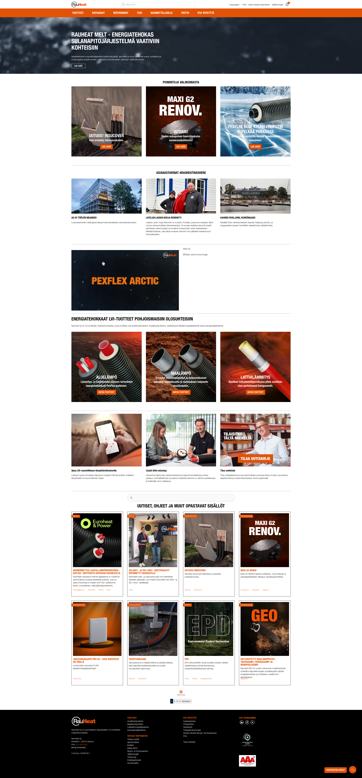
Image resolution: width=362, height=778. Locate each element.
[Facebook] (247, 722)
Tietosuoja (131, 757)
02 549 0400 (81, 744)
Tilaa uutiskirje (189, 742)
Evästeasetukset (134, 760)
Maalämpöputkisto (135, 724)
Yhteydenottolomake (192, 730)
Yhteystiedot (188, 724)
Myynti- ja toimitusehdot (137, 751)
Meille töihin (132, 748)
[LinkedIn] (241, 722)
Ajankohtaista (133, 742)
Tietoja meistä (133, 739)
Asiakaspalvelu (189, 721)
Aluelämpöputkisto (135, 721)
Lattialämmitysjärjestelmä (138, 727)
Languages (234, 4)
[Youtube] (252, 722)
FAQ (185, 736)
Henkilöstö (187, 727)
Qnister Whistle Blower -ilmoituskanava (199, 733)
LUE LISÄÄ (78, 66)
